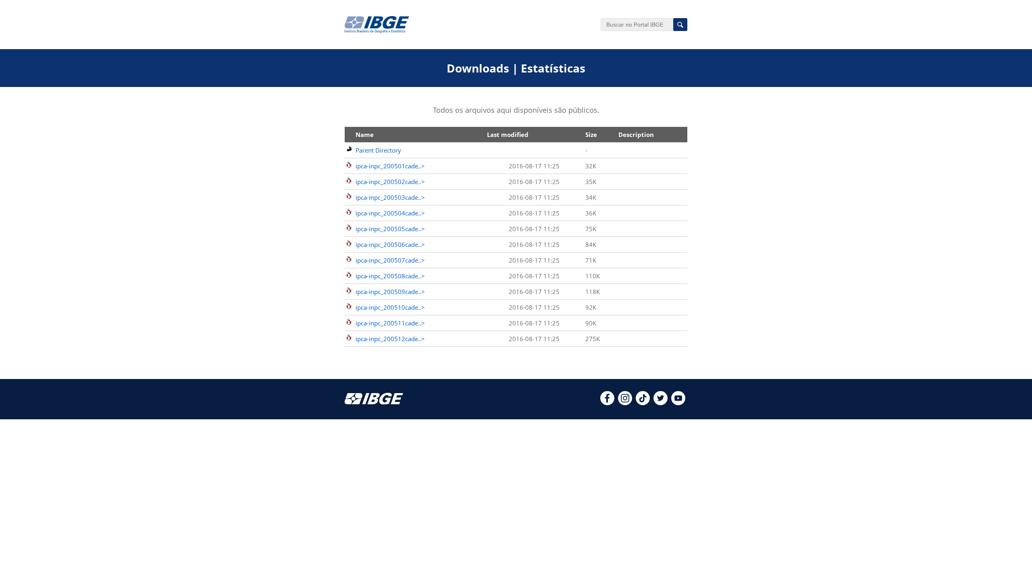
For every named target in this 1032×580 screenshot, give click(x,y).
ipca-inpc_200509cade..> (390, 292)
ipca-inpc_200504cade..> (390, 213)
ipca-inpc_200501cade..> (390, 166)
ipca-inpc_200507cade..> (390, 260)
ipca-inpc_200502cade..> (390, 182)
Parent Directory (378, 150)
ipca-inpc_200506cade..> (390, 244)
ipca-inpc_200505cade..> (390, 229)
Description (636, 134)
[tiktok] (643, 402)
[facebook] (607, 402)
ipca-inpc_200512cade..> (390, 339)
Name (365, 134)
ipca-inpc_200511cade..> (390, 323)
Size (591, 134)
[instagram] (625, 402)
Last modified (507, 134)
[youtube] (678, 402)
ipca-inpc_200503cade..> (390, 197)
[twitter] (660, 402)
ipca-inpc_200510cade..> (390, 307)
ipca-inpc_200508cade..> (390, 276)
